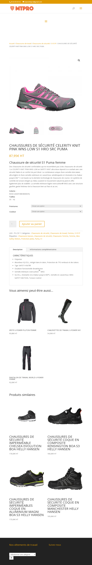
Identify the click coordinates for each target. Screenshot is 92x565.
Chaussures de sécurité (41, 43)
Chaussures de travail (23, 43)
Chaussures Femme (60, 236)
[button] (79, 60)
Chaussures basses (25, 236)
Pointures (13, 206)
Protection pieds (27, 239)
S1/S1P (53, 43)
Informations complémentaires (43, 249)
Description (18, 249)
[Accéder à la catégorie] (11, 558)
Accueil (11, 43)
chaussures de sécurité (43, 236)
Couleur (12, 212)
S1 (41, 239)
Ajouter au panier (32, 224)
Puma (37, 239)
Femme (71, 233)
